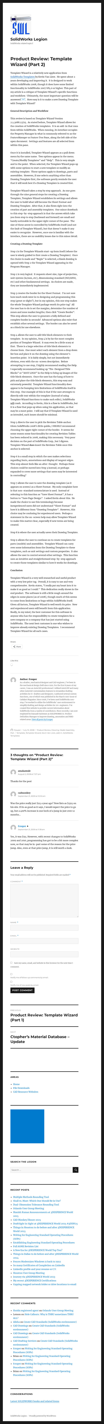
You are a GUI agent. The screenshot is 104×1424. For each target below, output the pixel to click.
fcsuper (17, 730)
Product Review (44, 730)
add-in (59, 733)
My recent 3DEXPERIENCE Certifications (34, 1280)
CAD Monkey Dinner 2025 (27, 1219)
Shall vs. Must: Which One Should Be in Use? (37, 1200)
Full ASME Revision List (25, 1246)
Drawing (55, 730)
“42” (23, 99)
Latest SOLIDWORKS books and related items (34, 1401)
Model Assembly (67, 730)
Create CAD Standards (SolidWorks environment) (50, 1322)
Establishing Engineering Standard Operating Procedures (44, 1242)
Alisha (16, 1322)
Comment (16, 881)
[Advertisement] (28, 1127)
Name (14, 922)
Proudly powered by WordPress (42, 1416)
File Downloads (21, 1088)
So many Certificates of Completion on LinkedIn (39, 1265)
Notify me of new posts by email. (24, 985)
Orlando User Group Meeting (28, 1208)
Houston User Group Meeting (29, 1273)
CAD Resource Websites (25, 1091)
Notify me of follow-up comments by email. (29, 977)
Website (15, 949)
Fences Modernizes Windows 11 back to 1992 (37, 1261)
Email (14, 936)
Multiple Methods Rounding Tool (31, 1197)
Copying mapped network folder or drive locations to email (44, 1284)
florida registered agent (26, 1310)
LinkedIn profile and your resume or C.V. (34, 1269)
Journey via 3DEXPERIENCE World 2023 (34, 1276)
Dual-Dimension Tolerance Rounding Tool (36, 1204)
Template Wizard (33, 733)
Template (21, 733)
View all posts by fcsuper (42, 719)
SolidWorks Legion (28, 39)
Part (12, 733)
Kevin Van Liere (48, 733)
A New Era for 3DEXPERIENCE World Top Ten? (37, 1250)
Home (16, 1084)
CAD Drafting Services (25, 1341)
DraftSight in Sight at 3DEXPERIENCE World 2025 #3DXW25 (45, 1223)
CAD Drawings (20, 1325)
